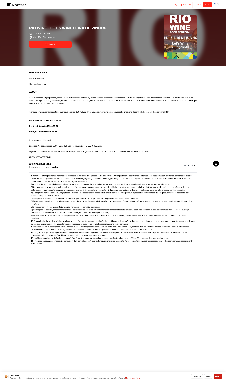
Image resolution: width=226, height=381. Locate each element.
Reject (208, 376)
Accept (218, 376)
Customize (197, 376)
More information (132, 378)
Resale (199, 5)
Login (207, 4)
